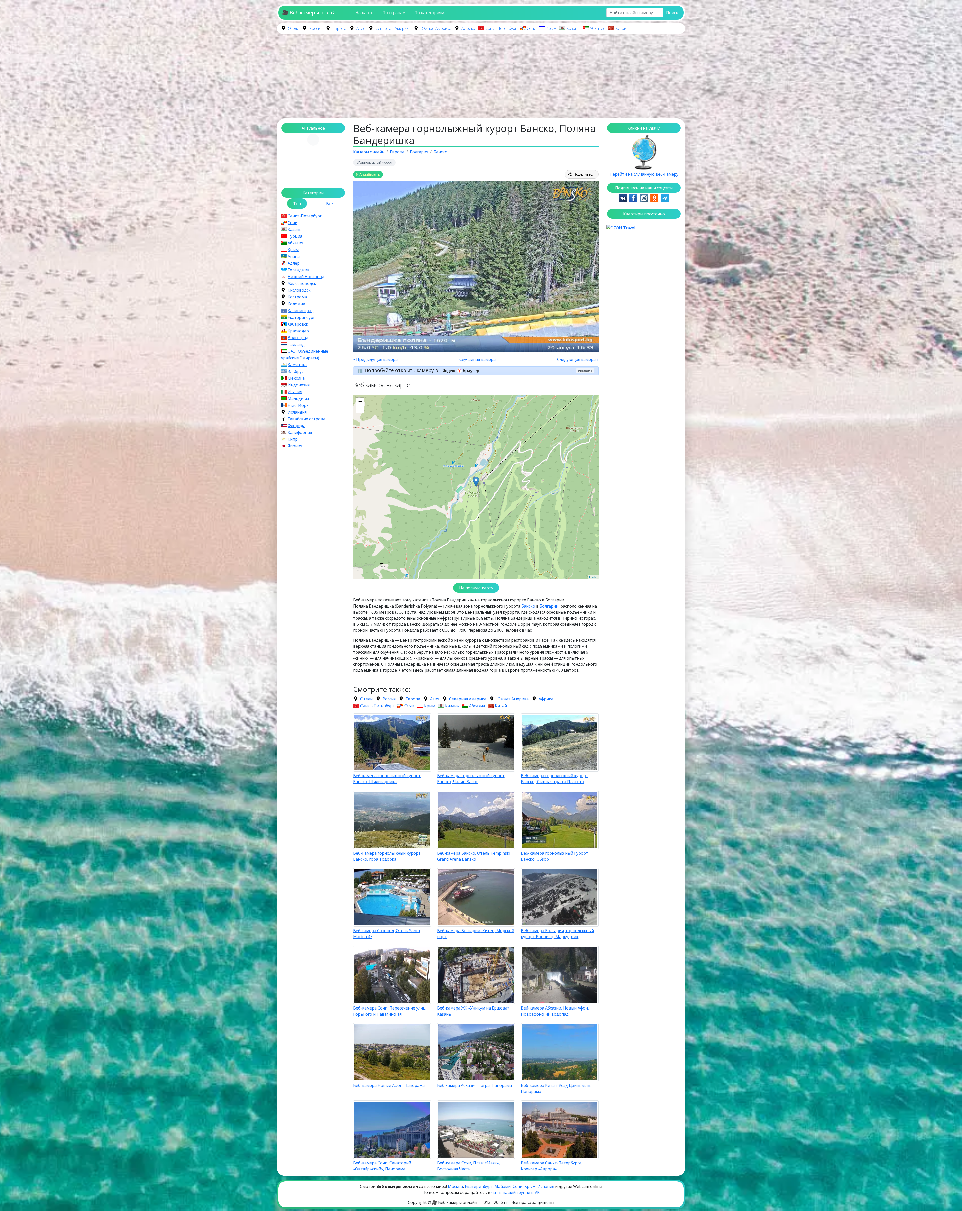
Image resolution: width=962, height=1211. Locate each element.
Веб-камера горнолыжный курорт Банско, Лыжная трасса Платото (554, 778)
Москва (455, 1186)
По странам (393, 12)
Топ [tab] (297, 203)
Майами (502, 1186)
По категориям (429, 12)
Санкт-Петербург (501, 28)
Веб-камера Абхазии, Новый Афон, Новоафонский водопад (555, 1011)
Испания (545, 1186)
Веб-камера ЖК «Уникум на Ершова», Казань (473, 1011)
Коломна (296, 304)
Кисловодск (299, 290)
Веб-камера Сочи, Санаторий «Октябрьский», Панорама (382, 1166)
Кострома (297, 297)
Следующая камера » (578, 359)
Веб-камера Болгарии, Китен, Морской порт (475, 933)
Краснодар (298, 331)
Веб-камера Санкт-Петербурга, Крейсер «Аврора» (551, 1166)
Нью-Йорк (298, 405)
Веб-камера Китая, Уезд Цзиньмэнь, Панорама (557, 1088)
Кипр (293, 439)
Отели (293, 28)
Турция (295, 236)
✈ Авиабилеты (368, 174)
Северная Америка (393, 28)
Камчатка (297, 364)
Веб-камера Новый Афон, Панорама (389, 1085)
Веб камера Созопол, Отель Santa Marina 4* (386, 933)
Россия (316, 28)
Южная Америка (436, 28)
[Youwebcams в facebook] (633, 197)
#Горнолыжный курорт (374, 162)
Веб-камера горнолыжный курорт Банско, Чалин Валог (471, 778)
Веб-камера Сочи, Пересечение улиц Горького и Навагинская (389, 1011)
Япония (295, 446)
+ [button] (360, 401)
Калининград (301, 310)
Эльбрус (295, 371)
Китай (620, 28)
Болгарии (549, 606)
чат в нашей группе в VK (515, 1192)
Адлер (294, 263)
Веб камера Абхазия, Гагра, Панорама (474, 1085)
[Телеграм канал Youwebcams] (665, 197)
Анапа (294, 256)
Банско (528, 606)
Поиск (672, 12)
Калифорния (300, 432)
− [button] (360, 409)
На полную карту (476, 588)
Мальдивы (298, 398)
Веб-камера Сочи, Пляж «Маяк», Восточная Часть (468, 1166)
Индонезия (299, 385)
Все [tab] (329, 203)
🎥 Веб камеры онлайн (310, 12)
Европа (339, 28)
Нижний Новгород (306, 276)
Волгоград (298, 337)
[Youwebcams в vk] (623, 197)
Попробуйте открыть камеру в (402, 370)
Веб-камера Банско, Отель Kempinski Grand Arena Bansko (473, 856)
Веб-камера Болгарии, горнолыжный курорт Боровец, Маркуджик (557, 933)
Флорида (296, 425)
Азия (360, 28)
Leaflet (593, 577)
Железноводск (302, 283)
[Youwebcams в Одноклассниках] (654, 197)
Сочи (531, 28)
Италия (295, 391)
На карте (364, 12)
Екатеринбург (301, 317)
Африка (468, 28)
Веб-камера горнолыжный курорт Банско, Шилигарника (387, 778)
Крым (551, 28)
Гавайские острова (306, 419)
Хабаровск (298, 324)
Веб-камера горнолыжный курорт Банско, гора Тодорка (387, 856)
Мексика (296, 378)
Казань (573, 28)
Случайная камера (477, 359)
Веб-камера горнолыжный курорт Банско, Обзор (554, 856)
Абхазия (597, 28)
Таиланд (296, 344)
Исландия (297, 412)
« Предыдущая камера (375, 359)
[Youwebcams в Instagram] (644, 197)
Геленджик (298, 270)
